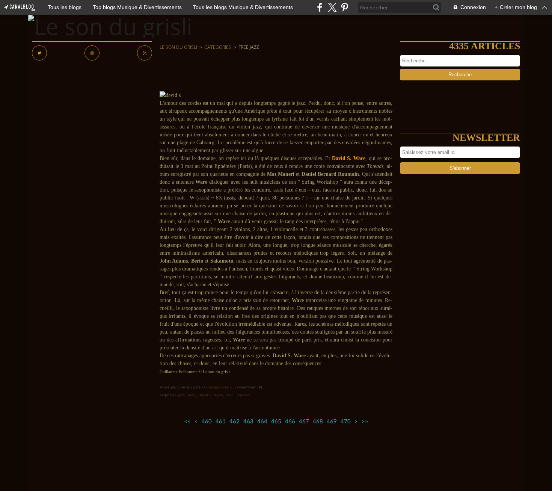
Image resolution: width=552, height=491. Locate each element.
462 (234, 422)
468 (318, 422)
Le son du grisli (178, 47)
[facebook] (319, 7)
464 (262, 422)
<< (187, 422)
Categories (217, 47)
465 (276, 422)
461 (221, 422)
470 (346, 422)
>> (365, 422)
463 (248, 422)
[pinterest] (344, 7)
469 (332, 422)
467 (304, 422)
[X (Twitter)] (332, 7)
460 (207, 422)
